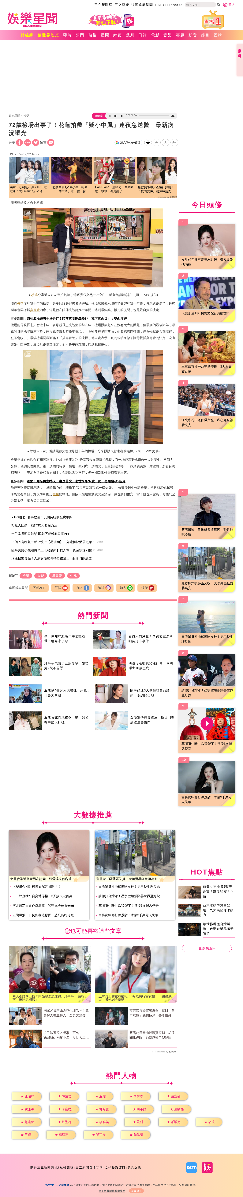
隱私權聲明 (64, 1167)
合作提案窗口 (115, 1167)
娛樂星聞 (14, 115)
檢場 (34, 295)
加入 (80, 588)
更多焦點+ (207, 948)
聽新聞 (99, 115)
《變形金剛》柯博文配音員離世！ (37, 886)
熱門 (80, 35)
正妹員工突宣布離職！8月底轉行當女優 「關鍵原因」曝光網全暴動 (135, 998)
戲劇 (130, 35)
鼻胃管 (35, 310)
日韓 (142, 35)
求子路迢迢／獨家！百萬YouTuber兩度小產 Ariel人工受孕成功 (66, 1035)
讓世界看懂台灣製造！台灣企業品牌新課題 (218, 928)
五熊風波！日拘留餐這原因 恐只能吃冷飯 (43, 915)
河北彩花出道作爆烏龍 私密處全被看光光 (43, 905)
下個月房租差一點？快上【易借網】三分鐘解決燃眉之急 (51, 542)
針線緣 (27, 35)
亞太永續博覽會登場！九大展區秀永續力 (218, 910)
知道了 (138, 1190)
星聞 (105, 35)
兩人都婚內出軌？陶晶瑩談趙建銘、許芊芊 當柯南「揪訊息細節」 (48, 998)
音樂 (167, 35)
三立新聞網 (103, 5)
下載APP (39, 588)
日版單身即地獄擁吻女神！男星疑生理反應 (129, 886)
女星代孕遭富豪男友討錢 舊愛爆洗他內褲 (41, 879)
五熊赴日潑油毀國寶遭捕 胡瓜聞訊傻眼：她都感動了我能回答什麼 (152, 1035)
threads (176, 5)
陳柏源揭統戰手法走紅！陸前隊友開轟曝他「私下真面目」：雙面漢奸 (77, 318)
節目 (205, 35)
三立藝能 (122, 5)
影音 (193, 35)
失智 (20, 303)
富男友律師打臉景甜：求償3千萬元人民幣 (128, 915)
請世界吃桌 (48, 35)
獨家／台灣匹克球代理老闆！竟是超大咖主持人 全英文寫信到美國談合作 (66, 1013)
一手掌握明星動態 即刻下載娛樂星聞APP (40, 534)
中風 (56, 494)
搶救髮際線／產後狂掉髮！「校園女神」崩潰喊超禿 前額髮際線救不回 (156, 189)
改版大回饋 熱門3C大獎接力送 (34, 525)
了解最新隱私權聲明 (113, 1190)
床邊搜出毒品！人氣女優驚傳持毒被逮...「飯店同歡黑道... (53, 558)
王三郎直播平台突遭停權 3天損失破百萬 (42, 896)
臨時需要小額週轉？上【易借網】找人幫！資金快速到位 (51, 550)
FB (157, 5)
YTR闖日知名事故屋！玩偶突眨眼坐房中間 (42, 517)
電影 (155, 35)
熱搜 (92, 35)
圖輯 (218, 35)
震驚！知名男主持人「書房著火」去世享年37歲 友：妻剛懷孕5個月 (76, 481)
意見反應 (134, 1167)
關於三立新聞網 (42, 1167)
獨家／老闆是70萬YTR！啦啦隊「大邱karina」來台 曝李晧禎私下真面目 (28, 189)
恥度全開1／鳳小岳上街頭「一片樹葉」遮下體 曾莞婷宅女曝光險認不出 (70, 189)
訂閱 (58, 588)
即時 (67, 35)
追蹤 (101, 588)
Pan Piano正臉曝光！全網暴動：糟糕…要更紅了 (114, 189)
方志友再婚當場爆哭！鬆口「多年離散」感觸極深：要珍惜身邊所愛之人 (152, 1013)
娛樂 (26, 115)
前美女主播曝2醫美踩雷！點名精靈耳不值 (218, 891)
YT (164, 5)
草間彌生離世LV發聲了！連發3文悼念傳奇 (129, 905)
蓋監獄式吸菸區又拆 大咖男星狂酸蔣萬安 (127, 879)
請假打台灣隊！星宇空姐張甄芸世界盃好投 (129, 896)
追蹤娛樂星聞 (142, 5)
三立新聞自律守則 (89, 1167)
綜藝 (117, 35)
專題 (180, 35)
